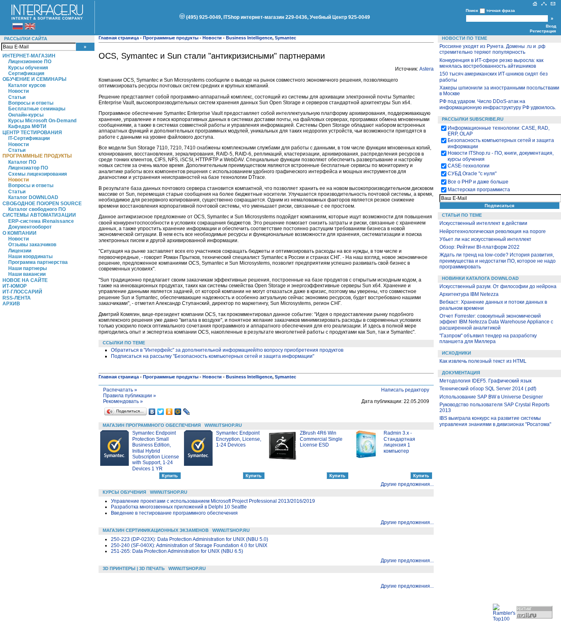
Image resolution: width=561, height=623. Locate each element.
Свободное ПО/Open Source (42, 203)
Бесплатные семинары (36, 109)
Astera (426, 69)
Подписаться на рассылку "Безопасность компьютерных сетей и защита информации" (212, 356)
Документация (461, 372)
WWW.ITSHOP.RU (223, 425)
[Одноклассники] (169, 411)
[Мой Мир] (178, 411)
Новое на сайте (25, 280)
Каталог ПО (22, 162)
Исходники (456, 352)
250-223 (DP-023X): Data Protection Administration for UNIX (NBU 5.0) (189, 539)
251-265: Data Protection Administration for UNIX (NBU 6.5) (177, 551)
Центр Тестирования (32, 132)
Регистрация (543, 31)
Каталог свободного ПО (37, 209)
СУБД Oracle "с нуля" (472, 173)
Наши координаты (30, 256)
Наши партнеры (27, 268)
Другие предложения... (407, 484)
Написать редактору (405, 390)
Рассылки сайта (25, 38)
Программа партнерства (38, 262)
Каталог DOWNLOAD (33, 197)
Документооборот (30, 227)
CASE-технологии (469, 166)
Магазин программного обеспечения (152, 425)
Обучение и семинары (34, 79)
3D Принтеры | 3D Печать (134, 568)
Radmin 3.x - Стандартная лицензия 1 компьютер (399, 442)
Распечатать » (120, 390)
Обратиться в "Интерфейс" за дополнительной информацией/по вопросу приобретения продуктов (227, 350)
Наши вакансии (27, 274)
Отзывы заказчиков (32, 244)
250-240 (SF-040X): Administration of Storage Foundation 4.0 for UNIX (189, 545)
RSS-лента (16, 298)
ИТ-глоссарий (22, 292)
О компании (19, 233)
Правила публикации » (129, 396)
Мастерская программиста (479, 189)
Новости (18, 91)
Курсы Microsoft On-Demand (42, 121)
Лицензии (19, 251)
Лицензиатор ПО (28, 168)
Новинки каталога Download (480, 278)
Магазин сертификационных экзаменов (156, 530)
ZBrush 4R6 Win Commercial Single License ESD (321, 439)
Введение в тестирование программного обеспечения (174, 513)
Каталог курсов (27, 85)
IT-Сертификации (29, 138)
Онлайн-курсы (26, 115)
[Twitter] (160, 411)
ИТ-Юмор (14, 286)
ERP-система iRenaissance (41, 221)
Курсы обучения (28, 68)
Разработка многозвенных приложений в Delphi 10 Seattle (179, 507)
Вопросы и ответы (30, 103)
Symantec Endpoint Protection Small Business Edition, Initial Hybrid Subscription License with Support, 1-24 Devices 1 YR (155, 450)
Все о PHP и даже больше (478, 182)
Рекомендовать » (123, 401)
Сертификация (26, 73)
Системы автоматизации (39, 215)
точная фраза (500, 10)
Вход (551, 26)
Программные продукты (37, 156)
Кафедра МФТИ (27, 126)
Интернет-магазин (28, 56)
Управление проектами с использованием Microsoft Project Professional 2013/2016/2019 (213, 501)
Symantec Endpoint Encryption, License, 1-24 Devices (238, 439)
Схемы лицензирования (37, 174)
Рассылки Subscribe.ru (473, 119)
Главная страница (119, 37)
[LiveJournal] (186, 411)
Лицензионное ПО (29, 61)
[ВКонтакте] (152, 411)
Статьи (16, 97)
